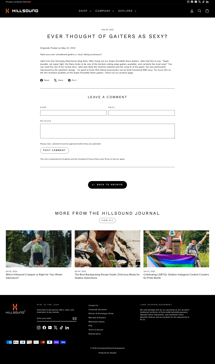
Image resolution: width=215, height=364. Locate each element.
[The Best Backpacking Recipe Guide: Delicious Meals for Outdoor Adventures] (107, 248)
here (74, 67)
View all (108, 220)
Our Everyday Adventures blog (66, 61)
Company (103, 10)
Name (43, 107)
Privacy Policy (93, 159)
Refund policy (94, 334)
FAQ (90, 326)
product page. (126, 73)
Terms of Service (111, 159)
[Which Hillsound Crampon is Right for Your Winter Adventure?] (39, 248)
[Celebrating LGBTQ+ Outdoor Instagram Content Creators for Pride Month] (176, 248)
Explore (126, 10)
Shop (84, 10)
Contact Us (93, 305)
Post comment (54, 150)
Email (111, 107)
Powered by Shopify (107, 353)
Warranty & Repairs (97, 318)
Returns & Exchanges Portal (100, 314)
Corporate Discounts (97, 310)
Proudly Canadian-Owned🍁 (18, 2)
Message (45, 121)
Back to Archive (109, 185)
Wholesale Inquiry (96, 322)
